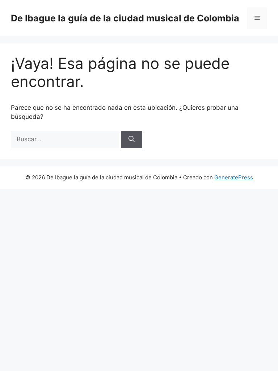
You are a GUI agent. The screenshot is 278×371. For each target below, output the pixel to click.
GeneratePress (233, 177)
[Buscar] (131, 139)
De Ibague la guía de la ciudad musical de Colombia (125, 18)
